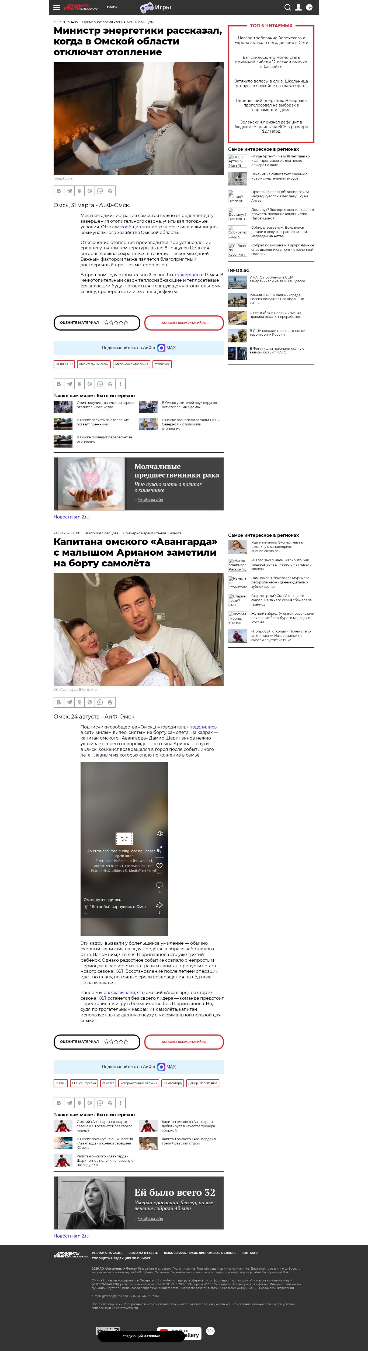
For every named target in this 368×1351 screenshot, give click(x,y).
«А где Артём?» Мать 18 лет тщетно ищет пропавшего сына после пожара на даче (280, 160)
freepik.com (63, 178)
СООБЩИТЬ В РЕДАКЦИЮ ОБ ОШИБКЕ (121, 1258)
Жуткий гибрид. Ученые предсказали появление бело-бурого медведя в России (282, 617)
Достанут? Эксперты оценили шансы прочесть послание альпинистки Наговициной (282, 214)
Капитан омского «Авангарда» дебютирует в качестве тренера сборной (188, 1126)
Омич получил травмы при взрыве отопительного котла (105, 405)
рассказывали (119, 992)
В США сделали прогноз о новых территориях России (277, 332)
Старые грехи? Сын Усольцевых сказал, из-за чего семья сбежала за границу (281, 600)
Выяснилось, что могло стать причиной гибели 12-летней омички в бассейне (271, 62)
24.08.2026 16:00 (67, 533)
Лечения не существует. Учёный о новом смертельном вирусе (279, 176)
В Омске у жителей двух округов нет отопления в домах (189, 405)
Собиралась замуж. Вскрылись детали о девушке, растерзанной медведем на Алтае (279, 231)
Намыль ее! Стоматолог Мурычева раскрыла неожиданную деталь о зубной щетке (280, 582)
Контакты (250, 1253)
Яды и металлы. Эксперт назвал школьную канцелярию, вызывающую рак (277, 546)
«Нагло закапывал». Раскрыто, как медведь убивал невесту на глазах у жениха (281, 564)
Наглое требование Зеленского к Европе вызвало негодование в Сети (271, 40)
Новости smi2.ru (71, 517)
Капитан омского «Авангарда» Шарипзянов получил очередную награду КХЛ (105, 1160)
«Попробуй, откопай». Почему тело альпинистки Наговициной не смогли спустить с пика (281, 635)
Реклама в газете (143, 1253)
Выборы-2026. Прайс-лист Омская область (199, 1253)
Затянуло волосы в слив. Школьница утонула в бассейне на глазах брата (271, 83)
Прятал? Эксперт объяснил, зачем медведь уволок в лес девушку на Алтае (280, 196)
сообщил (131, 226)
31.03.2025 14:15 (66, 22)
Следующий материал (141, 1336)
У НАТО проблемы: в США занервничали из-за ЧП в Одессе (277, 279)
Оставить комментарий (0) (184, 323)
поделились (203, 727)
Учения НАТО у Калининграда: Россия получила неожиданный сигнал (277, 299)
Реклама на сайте (107, 1253)
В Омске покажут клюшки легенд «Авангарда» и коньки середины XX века (105, 1143)
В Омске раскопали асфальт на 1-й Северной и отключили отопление (191, 424)
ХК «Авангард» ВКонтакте (75, 689)
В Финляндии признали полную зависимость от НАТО (277, 350)
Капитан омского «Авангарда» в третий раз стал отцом (189, 1141)
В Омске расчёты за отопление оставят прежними (103, 422)
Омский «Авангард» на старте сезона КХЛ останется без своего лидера (105, 1126)
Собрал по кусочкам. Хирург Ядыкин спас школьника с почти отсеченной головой (282, 249)
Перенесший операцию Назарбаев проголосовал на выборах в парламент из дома (271, 105)
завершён (189, 274)
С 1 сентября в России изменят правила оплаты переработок (275, 315)
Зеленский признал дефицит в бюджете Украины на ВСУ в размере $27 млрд (271, 127)
